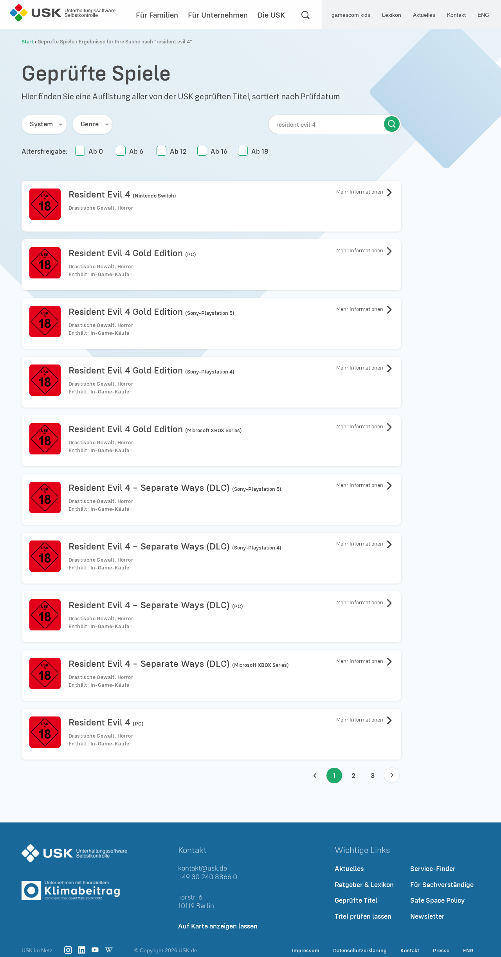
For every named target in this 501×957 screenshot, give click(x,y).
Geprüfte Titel (356, 900)
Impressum (305, 950)
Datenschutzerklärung (360, 950)
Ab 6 (136, 151)
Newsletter (427, 916)
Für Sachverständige (442, 884)
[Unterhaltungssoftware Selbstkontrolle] (62, 13)
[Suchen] (305, 15)
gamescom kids (351, 15)
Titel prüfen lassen (363, 916)
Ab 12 (178, 151)
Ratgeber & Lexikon (364, 884)
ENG (468, 950)
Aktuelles (424, 15)
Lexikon (391, 15)
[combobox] (44, 124)
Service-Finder (433, 868)
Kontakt (456, 15)
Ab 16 (219, 151)
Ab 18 (260, 151)
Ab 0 (95, 151)
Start (27, 41)
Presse (441, 950)
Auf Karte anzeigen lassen (218, 925)
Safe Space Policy (437, 900)
